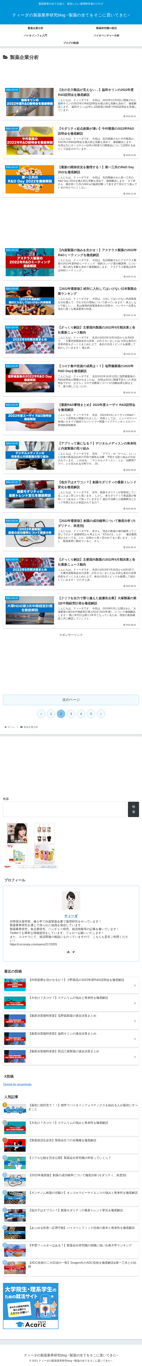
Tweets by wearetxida (17, 1084)
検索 (6, 798)
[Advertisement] (71, 71)
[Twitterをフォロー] (73, 952)
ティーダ (71, 916)
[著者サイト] (68, 952)
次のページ (71, 700)
